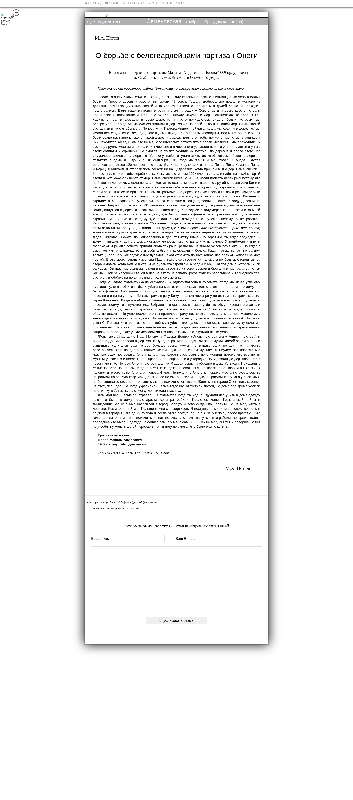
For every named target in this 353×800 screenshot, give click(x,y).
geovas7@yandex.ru (144, 502)
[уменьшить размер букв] (14, 14)
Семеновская (163, 21)
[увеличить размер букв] (5, 19)
